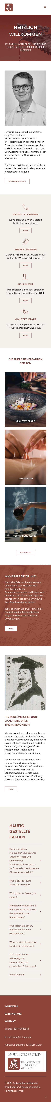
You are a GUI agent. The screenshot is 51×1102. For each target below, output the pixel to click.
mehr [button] (25, 230)
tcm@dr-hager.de (22, 1037)
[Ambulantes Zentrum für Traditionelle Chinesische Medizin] (9, 7)
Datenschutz (13, 1013)
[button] (25, 399)
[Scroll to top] (45, 1096)
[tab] (25, 860)
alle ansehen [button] (25, 552)
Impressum (11, 1006)
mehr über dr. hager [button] (17, 181)
